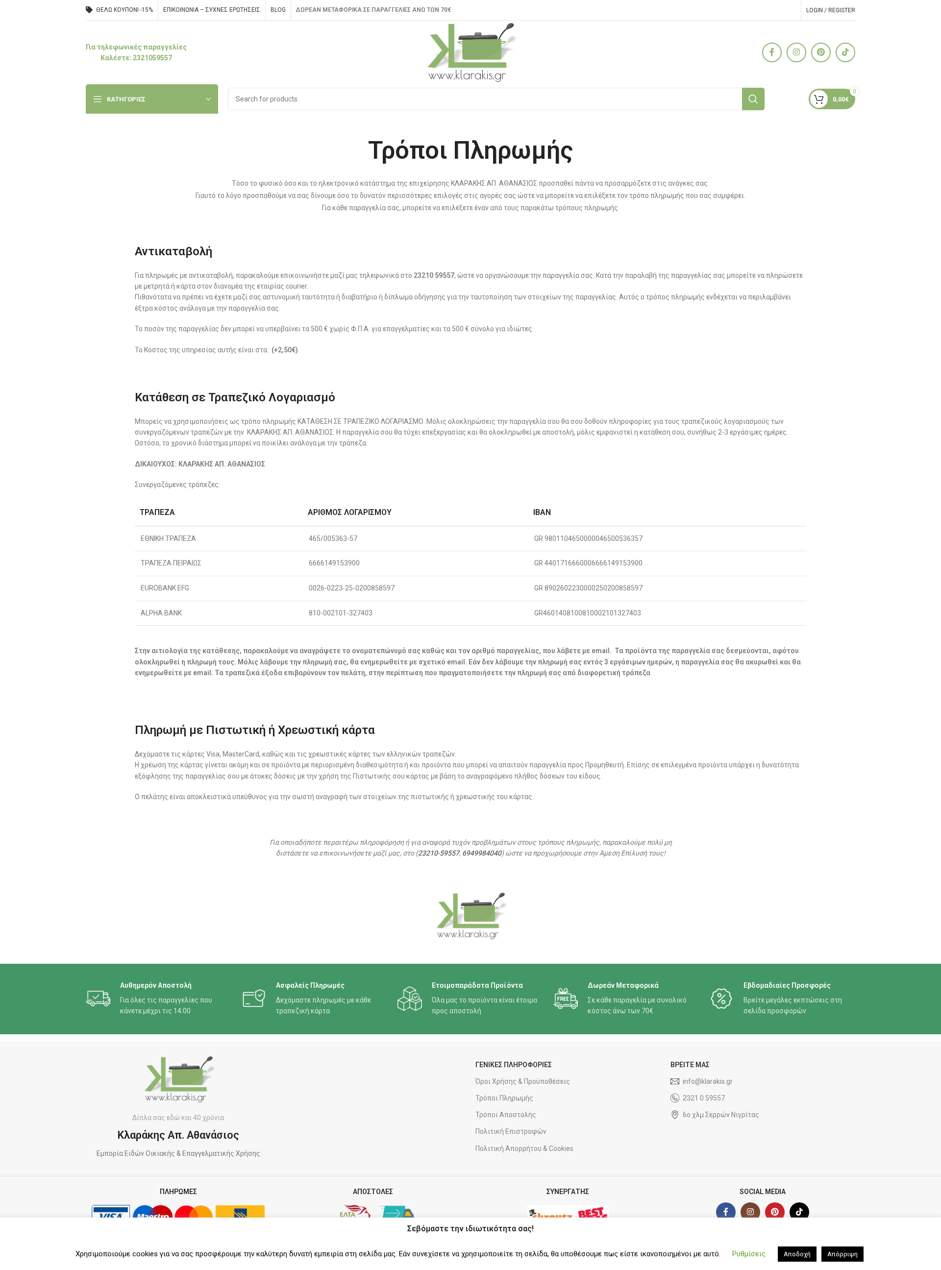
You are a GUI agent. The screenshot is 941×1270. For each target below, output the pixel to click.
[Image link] (470, 915)
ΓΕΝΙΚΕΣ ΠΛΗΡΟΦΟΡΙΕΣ (513, 1065)
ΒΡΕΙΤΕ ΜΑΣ (690, 1065)
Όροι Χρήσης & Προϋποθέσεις (522, 1081)
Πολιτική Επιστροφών (510, 1131)
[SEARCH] (753, 99)
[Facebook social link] (772, 52)
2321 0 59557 (704, 1098)
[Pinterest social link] (821, 52)
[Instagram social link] (796, 52)
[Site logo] (471, 52)
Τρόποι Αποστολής (505, 1115)
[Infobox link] (136, 53)
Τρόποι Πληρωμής (504, 1098)
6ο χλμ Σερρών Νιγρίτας (721, 1115)
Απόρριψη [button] (842, 1254)
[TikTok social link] (845, 52)
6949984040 (481, 853)
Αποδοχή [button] (797, 1254)
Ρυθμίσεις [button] (749, 1253)
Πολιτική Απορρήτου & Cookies (524, 1148)
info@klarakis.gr (708, 1081)
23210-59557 (438, 853)
